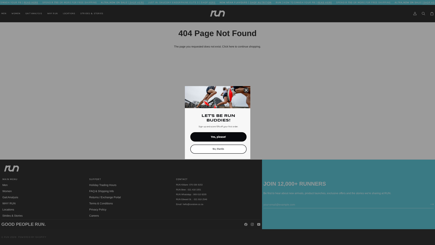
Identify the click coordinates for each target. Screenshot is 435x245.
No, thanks (218, 149)
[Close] (246, 90)
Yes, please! (218, 136)
